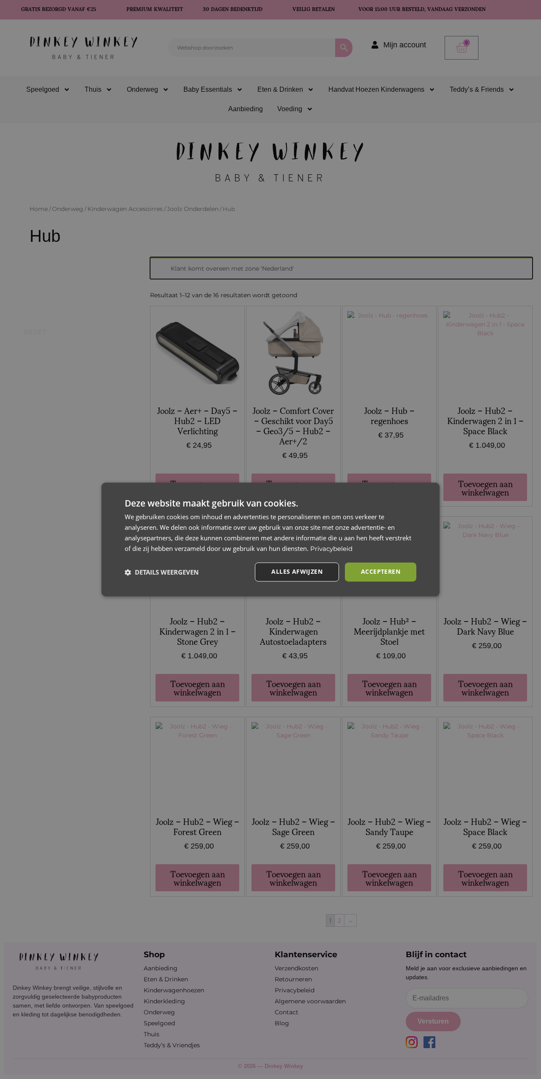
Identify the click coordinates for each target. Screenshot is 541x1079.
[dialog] (270, 539)
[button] (162, 572)
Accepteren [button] (380, 572)
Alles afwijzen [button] (296, 572)
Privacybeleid (331, 549)
